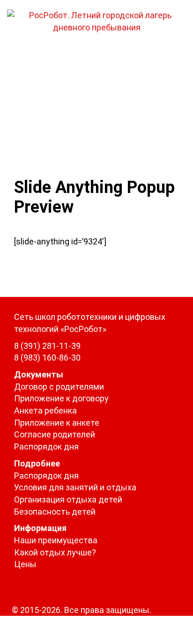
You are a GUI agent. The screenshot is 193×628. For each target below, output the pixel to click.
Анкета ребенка (45, 410)
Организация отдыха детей (68, 499)
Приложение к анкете (56, 423)
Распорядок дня (46, 446)
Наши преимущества (55, 540)
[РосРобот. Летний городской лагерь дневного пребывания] (96, 20)
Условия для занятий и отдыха (75, 487)
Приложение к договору (61, 398)
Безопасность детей (55, 512)
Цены (25, 564)
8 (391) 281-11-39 (47, 346)
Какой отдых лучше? (55, 552)
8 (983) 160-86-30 (47, 357)
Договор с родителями (59, 387)
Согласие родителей (54, 434)
